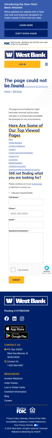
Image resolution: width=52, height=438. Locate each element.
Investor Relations (17, 146)
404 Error (17, 91)
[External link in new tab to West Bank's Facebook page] (6, 318)
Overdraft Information (15, 391)
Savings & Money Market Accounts (24, 169)
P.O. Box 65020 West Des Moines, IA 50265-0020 (17, 353)
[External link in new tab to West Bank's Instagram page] (22, 318)
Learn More (26, 25)
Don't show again (26, 33)
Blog (11, 139)
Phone (12, 208)
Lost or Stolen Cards (14, 387)
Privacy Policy (12, 418)
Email (12, 219)
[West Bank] (26, 54)
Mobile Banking (15, 163)
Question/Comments (19, 230)
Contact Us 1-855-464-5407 (15, 363)
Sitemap (24, 418)
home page (37, 183)
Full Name (14, 197)
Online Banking (15, 142)
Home (7, 91)
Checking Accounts (17, 166)
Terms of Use (34, 418)
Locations (13, 159)
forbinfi (37, 431)
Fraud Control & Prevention (21, 152)
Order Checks (11, 382)
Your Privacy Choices (23, 425)
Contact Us (14, 156)
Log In (22, 64)
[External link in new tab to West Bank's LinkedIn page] (14, 318)
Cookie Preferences (36, 421)
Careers (12, 149)
